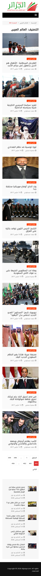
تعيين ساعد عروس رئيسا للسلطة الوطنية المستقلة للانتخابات (15, 518)
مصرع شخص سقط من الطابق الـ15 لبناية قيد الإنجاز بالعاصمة (16, 489)
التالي (35, 469)
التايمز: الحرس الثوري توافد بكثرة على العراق (21, 230)
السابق (34, 457)
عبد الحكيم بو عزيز (17, 495)
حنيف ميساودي (29, 69)
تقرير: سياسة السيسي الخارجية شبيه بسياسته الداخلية (21, 106)
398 (15, 457)
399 (9, 457)
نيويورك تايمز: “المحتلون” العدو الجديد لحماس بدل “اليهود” (22, 314)
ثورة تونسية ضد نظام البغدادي (22, 147)
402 (24, 463)
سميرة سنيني (29, 150)
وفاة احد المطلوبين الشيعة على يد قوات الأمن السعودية (21, 272)
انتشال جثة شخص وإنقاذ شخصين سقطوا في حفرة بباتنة (15, 547)
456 (13, 463)
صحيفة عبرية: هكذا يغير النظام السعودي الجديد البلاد (22, 356)
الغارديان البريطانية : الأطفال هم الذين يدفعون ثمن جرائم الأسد (21, 64)
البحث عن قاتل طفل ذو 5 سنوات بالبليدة (16, 504)
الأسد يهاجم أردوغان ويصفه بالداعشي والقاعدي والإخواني (22, 442)
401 (30, 463)
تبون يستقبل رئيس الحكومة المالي (18, 532)
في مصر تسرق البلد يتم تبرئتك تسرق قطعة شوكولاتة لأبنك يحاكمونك (21, 399)
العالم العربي (31, 59)
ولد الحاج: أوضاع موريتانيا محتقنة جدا (21, 188)
